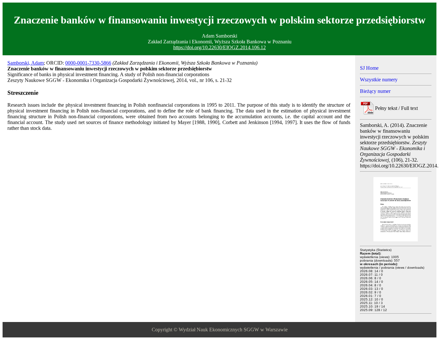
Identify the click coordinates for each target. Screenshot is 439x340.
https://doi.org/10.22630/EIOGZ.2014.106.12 (219, 47)
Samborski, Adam (25, 63)
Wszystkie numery (379, 79)
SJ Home (369, 68)
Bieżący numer (375, 91)
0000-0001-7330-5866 (88, 63)
